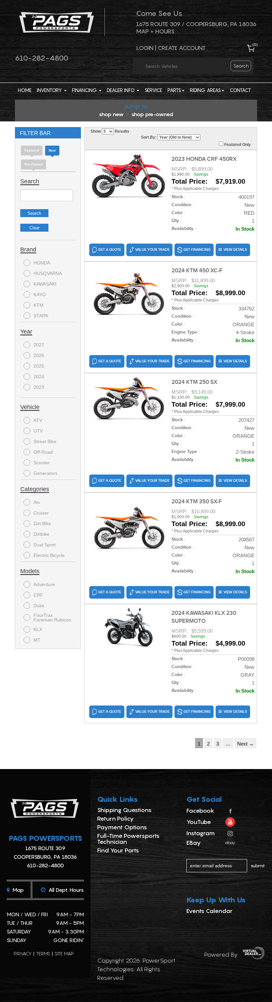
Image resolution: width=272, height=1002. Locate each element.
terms (43, 953)
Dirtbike (41, 534)
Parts (174, 90)
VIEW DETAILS (235, 250)
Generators (45, 473)
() (255, 44)
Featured (32, 150)
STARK (41, 315)
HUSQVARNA (48, 273)
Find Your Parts (118, 850)
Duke (39, 605)
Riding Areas (205, 90)
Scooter (42, 462)
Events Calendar (209, 910)
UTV (38, 430)
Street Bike (45, 441)
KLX (38, 629)
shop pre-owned (152, 114)
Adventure (44, 584)
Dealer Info (121, 90)
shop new (111, 114)
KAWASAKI (45, 284)
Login (145, 47)
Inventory (50, 90)
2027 (39, 344)
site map (64, 953)
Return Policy (115, 818)
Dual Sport (45, 544)
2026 (39, 355)
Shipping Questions (124, 809)
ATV (38, 420)
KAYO (40, 294)
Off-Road (43, 452)
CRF (38, 595)
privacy (23, 953)
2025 (39, 366)
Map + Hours (155, 31)
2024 (39, 376)
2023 (39, 387)
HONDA (42, 262)
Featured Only (237, 144)
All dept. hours (65, 890)
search (241, 65)
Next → (245, 744)
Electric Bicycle (49, 555)
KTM (38, 305)
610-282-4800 (41, 58)
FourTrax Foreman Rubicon (52, 617)
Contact (240, 90)
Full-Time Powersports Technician (128, 838)
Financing (85, 90)
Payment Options (122, 827)
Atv (37, 502)
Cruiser (41, 513)
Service (153, 90)
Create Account (182, 47)
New (52, 150)
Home (25, 90)
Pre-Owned (33, 164)
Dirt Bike (42, 523)
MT (37, 640)
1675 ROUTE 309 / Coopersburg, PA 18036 (196, 24)
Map (17, 890)
